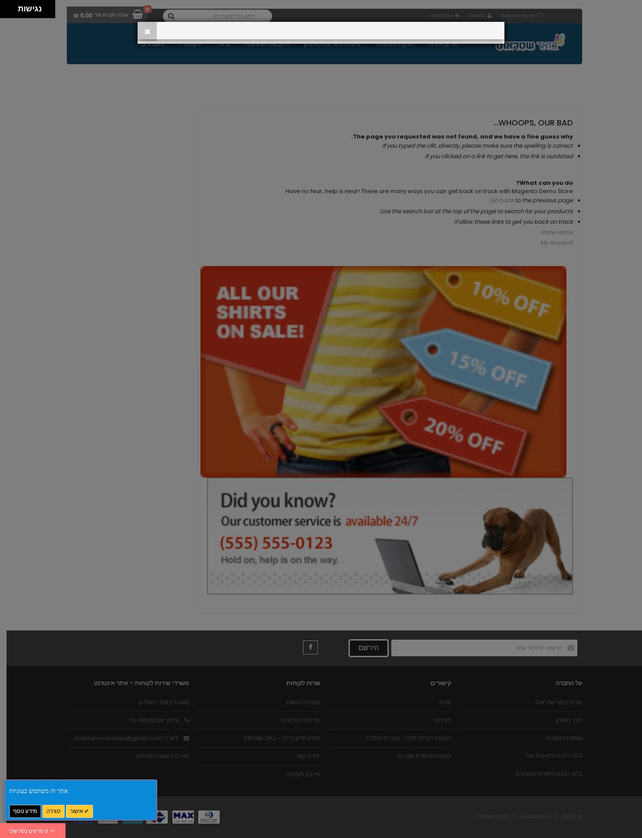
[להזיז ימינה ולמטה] (11, 11)
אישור (77, 811)
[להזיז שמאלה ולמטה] (6, 11)
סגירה (53, 811)
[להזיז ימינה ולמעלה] (11, 6)
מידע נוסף (25, 811)
